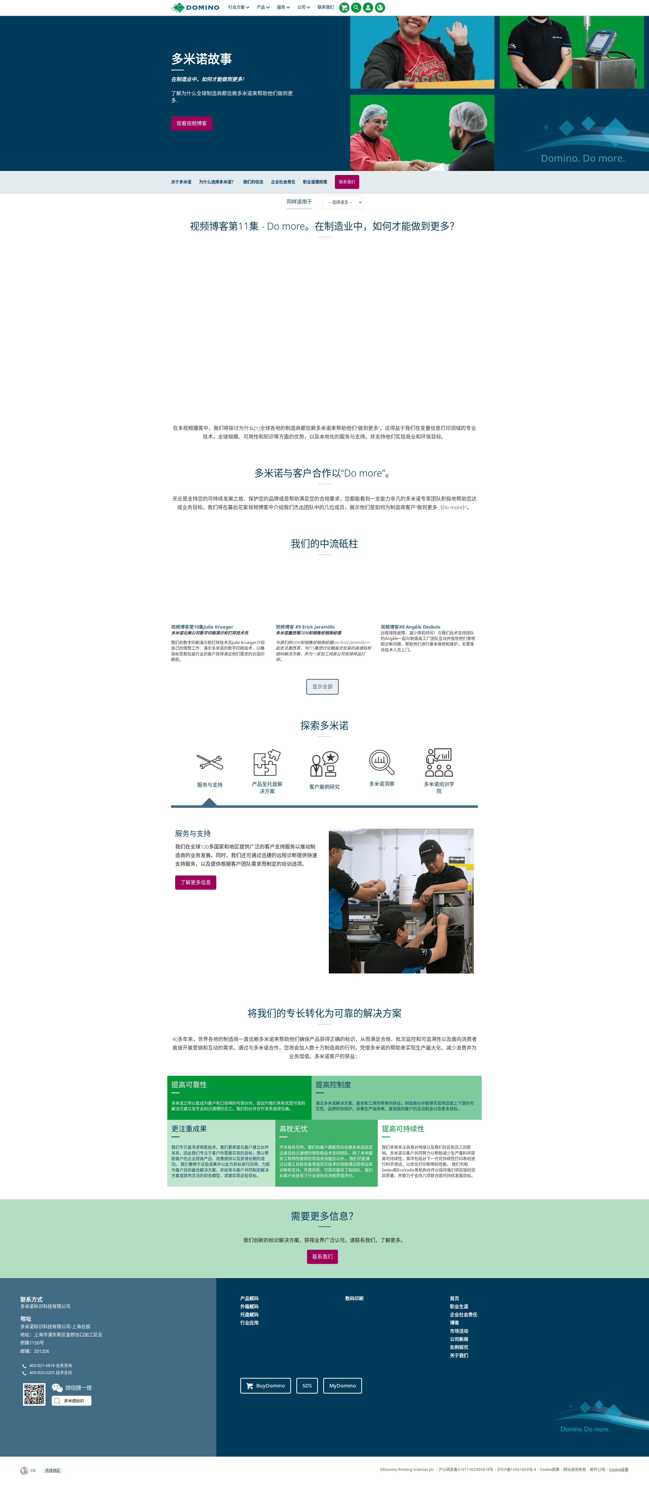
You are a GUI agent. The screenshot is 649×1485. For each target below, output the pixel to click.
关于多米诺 (181, 182)
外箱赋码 (249, 1306)
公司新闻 (459, 1339)
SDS (307, 1385)
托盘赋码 (249, 1315)
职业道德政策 (315, 182)
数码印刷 (354, 1298)
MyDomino (342, 1385)
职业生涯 (459, 1306)
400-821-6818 (42, 1365)
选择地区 (52, 1470)
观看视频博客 (191, 123)
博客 (454, 1323)
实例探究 (459, 1347)
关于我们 (459, 1355)
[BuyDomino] (344, 8)
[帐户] (368, 8)
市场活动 (459, 1331)
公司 (302, 7)
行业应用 (249, 1323)
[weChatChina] (58, 1394)
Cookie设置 (618, 1469)
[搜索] (356, 8)
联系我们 (326, 7)
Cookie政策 (550, 1469)
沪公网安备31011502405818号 (466, 1469)
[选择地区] (380, 8)
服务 (281, 7)
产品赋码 (249, 1298)
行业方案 (237, 7)
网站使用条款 (574, 1469)
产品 (261, 7)
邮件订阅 (597, 1469)
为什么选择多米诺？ (217, 182)
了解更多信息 (196, 882)
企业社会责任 (283, 182)
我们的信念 (253, 182)
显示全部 (322, 686)
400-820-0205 (42, 1372)
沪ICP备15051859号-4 (516, 1469)
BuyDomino (270, 1385)
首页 (454, 1298)
